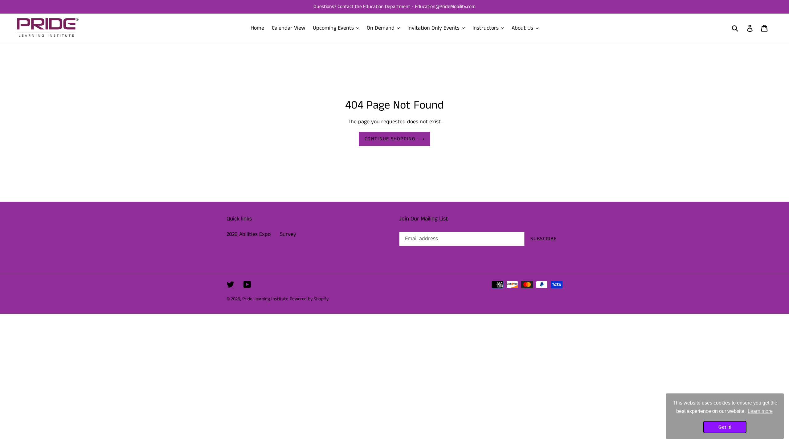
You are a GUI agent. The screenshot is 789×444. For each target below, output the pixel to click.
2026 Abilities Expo (249, 234)
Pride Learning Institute (265, 299)
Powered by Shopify (309, 299)
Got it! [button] (725, 427)
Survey (288, 234)
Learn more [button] (760, 411)
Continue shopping (390, 138)
